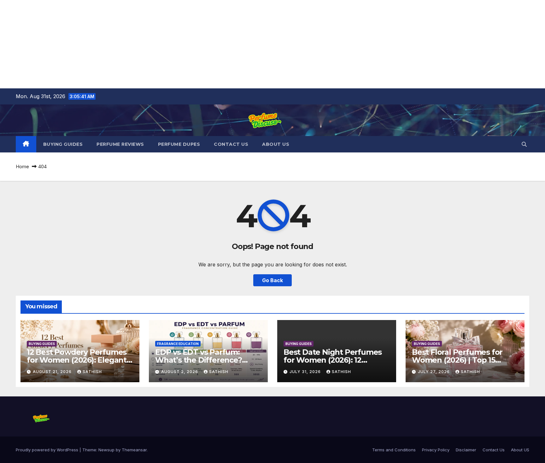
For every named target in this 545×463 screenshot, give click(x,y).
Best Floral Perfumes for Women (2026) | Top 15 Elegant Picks (457, 359)
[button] (524, 144)
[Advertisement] (189, 44)
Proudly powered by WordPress (47, 449)
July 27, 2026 (434, 371)
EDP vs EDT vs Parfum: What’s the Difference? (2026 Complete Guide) (198, 359)
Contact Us (231, 144)
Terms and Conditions (394, 449)
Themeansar (134, 449)
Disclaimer (466, 449)
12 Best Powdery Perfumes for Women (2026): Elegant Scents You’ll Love (76, 359)
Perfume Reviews (120, 144)
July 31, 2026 (306, 371)
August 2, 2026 (180, 371)
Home (22, 166)
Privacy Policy (435, 449)
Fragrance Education (178, 344)
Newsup (106, 449)
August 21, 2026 (53, 371)
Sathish (92, 371)
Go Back (272, 280)
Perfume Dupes (179, 144)
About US (275, 144)
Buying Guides (63, 144)
